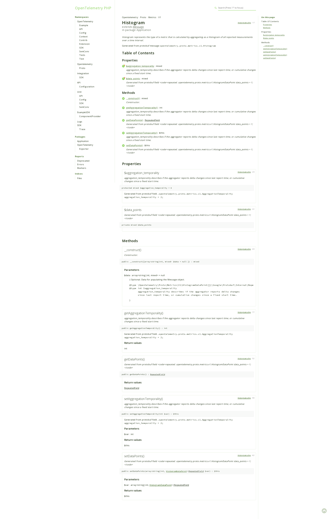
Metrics (152, 17)
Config (82, 32)
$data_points (133, 78)
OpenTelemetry (85, 21)
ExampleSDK (83, 112)
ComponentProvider (90, 116)
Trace (82, 129)
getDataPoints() (134, 120)
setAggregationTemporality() (141, 132)
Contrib (83, 40)
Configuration (86, 86)
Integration (83, 73)
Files (79, 178)
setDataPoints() (134, 145)
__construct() (133, 98)
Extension (84, 44)
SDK (81, 47)
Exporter (84, 148)
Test (81, 58)
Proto (82, 68)
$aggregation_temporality (140, 66)
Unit (79, 91)
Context (83, 36)
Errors (80, 164)
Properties (267, 24)
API (81, 29)
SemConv (84, 51)
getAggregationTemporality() (142, 107)
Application (83, 141)
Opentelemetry (84, 64)
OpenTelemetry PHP (93, 7)
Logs (79, 121)
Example (83, 25)
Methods (266, 27)
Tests (82, 55)
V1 (159, 17)
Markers (81, 168)
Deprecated (83, 160)
